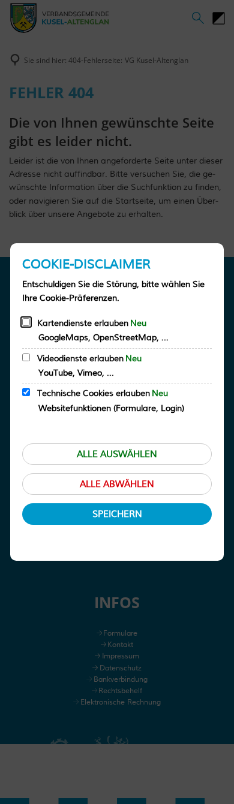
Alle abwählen (117, 484)
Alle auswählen (117, 454)
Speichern (117, 514)
